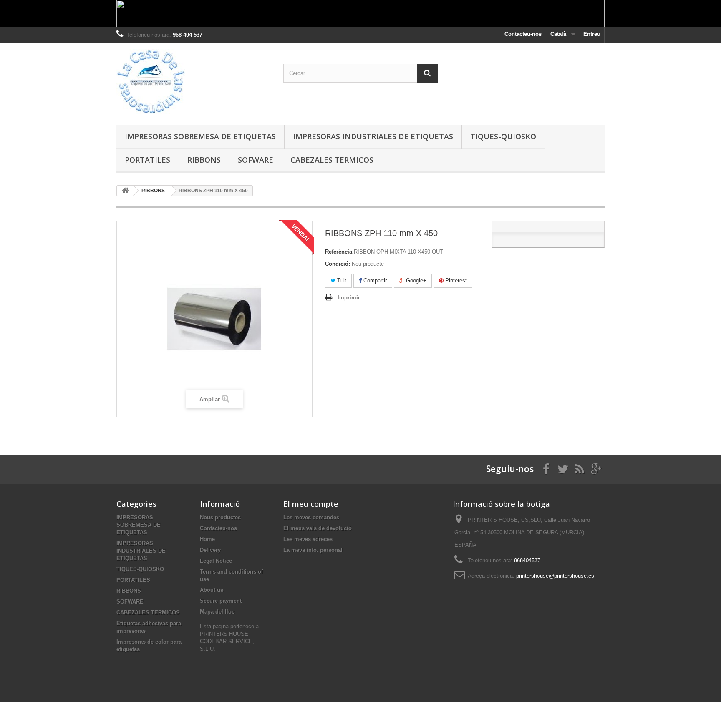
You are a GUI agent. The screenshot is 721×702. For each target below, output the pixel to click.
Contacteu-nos (523, 34)
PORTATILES (147, 160)
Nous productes (220, 517)
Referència (338, 252)
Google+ (415, 280)
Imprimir (349, 297)
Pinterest (455, 280)
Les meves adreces (308, 539)
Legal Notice (216, 561)
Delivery (210, 550)
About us (211, 590)
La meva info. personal (313, 550)
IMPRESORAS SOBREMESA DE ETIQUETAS (200, 136)
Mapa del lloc (217, 612)
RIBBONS (204, 160)
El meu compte (310, 504)
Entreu (591, 34)
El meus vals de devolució (317, 528)
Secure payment (221, 601)
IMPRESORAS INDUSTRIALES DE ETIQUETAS (373, 136)
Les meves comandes (311, 517)
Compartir (374, 280)
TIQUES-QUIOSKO (503, 136)
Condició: (337, 264)
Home (207, 539)
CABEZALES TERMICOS (331, 160)
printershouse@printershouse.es (555, 576)
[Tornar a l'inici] (125, 191)
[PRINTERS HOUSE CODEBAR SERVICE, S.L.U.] (193, 81)
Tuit (340, 280)
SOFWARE (255, 160)
